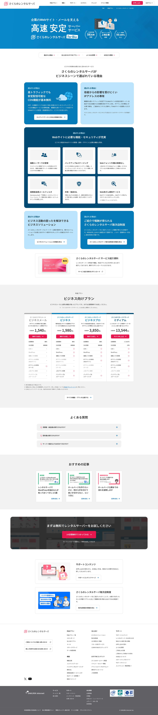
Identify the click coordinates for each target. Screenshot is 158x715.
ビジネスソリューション (98, 635)
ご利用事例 (94, 673)
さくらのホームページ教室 (99, 660)
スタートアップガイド (122, 660)
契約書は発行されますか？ (51, 435)
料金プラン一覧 (71, 635)
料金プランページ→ (70, 387)
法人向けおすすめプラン (69, 55)
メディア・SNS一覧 (92, 701)
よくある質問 (90, 55)
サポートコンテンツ (121, 635)
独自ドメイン (71, 679)
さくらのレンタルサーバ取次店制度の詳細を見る (106, 242)
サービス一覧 (56, 693)
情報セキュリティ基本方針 (63, 710)
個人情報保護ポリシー (48, 710)
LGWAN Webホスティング (99, 647)
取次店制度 (94, 638)
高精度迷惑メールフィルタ (74, 673)
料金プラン (53, 3)
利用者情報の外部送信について (32, 710)
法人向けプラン (71, 641)
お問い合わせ (70, 698)
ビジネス (83, 3)
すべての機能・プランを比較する (77, 397)
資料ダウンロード (96, 670)
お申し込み (136, 3)
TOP (103, 8)
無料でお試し (36, 336)
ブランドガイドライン (86, 710)
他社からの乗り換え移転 (123, 641)
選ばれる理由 (48, 55)
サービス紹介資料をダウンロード (89, 271)
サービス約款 (74, 710)
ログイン (149, 3)
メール (69, 644)
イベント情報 (105, 3)
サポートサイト (120, 663)
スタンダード (71, 638)
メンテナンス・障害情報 (123, 666)
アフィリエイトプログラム (99, 667)
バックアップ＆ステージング (75, 667)
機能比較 (69, 660)
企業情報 (89, 693)
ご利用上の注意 (120, 650)
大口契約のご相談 (96, 641)
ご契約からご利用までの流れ (124, 653)
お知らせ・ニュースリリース (94, 698)
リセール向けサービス (97, 644)
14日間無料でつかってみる (77, 534)
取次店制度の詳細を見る (86, 608)
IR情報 (88, 696)
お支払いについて (121, 656)
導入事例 (55, 696)
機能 (63, 3)
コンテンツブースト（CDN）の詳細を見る (49, 117)
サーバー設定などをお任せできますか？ (55, 444)
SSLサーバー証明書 (72, 676)
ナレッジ (94, 3)
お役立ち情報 (108, 55)
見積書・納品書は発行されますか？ (54, 427)
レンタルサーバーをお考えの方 (125, 638)
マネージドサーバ (72, 647)
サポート (72, 3)
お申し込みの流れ (121, 644)
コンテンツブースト (72, 663)
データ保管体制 (71, 650)
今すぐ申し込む (119, 336)
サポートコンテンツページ (87, 577)
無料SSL (69, 670)
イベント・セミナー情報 (98, 663)
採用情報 (89, 704)
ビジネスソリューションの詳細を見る (49, 242)
